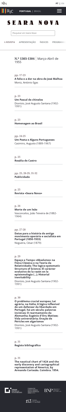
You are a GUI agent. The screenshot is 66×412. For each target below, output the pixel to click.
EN (62, 3)
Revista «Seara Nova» (28, 193)
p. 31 (17, 341)
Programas (59, 42)
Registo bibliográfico (28, 345)
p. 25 (17, 156)
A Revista (9, 42)
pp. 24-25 (20, 136)
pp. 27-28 (20, 229)
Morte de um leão (26, 209)
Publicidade (22, 176)
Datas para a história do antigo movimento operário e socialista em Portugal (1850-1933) (38, 236)
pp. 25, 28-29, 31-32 (26, 173)
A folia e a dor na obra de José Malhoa (38, 78)
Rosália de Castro (26, 160)
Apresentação (27, 42)
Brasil (37, 11)
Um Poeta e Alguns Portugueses (34, 139)
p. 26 (17, 205)
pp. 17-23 (20, 75)
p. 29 (17, 256)
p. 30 (17, 297)
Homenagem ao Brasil (28, 123)
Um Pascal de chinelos (29, 99)
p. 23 (17, 96)
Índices (44, 42)
